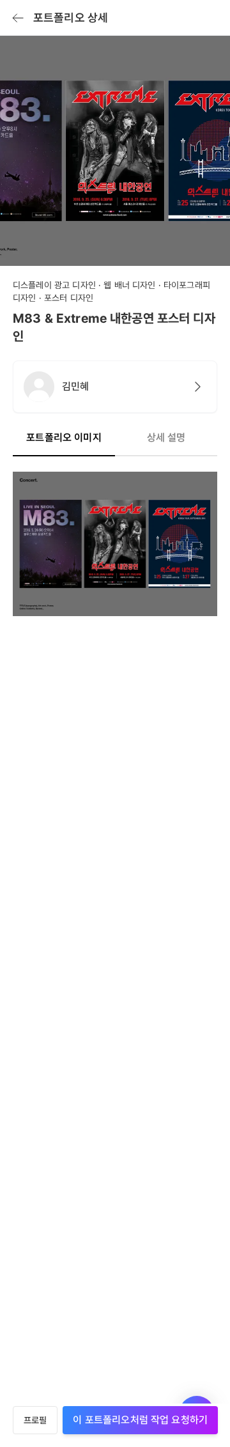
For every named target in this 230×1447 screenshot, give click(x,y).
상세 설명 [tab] (166, 437)
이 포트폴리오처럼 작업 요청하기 (140, 1420)
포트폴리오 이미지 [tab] (63, 437)
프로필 (35, 1420)
